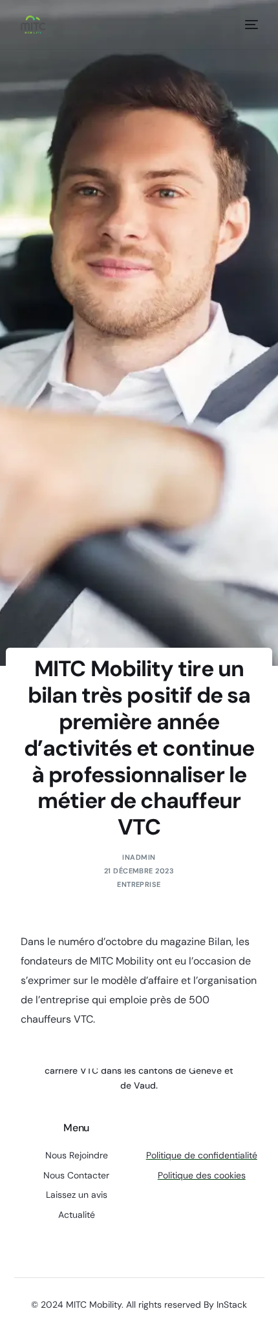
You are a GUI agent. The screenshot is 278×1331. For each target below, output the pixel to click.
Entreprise (138, 884)
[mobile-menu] (249, 25)
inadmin (138, 857)
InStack (232, 1304)
